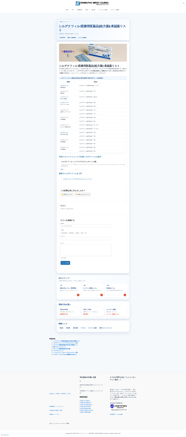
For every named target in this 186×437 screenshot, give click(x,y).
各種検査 (79, 9)
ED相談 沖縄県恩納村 (85, 412)
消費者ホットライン (54, 414)
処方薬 (93, 9)
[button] (184, 3)
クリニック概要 (115, 9)
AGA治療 (75, 328)
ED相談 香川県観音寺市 (86, 404)
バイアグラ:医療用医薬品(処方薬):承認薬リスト (65, 345)
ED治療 (68, 328)
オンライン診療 (103, 9)
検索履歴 (112, 414)
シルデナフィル (64, 85)
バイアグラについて (58, 350)
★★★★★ (64, 233)
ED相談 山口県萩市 (85, 400)
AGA (67, 9)
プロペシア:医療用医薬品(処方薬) (62, 348)
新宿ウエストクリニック (105, 328)
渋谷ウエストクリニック (59, 346)
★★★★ (71, 233)
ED (72, 9)
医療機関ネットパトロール (56, 406)
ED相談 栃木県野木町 (85, 402)
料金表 (61, 328)
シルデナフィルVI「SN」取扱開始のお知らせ (65, 354)
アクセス (83, 328)
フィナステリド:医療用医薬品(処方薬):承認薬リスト (66, 341)
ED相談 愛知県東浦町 (85, 408)
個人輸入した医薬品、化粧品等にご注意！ (60, 393)
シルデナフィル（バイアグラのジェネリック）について (77, 179)
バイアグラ (104, 68)
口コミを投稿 (65, 263)
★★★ (77, 233)
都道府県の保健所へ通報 (55, 410)
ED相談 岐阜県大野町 (85, 406)
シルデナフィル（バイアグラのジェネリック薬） (65, 343)
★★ (82, 233)
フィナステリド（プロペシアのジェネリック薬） (65, 352)
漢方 (87, 9)
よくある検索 (119, 414)
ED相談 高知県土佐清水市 (86, 410)
